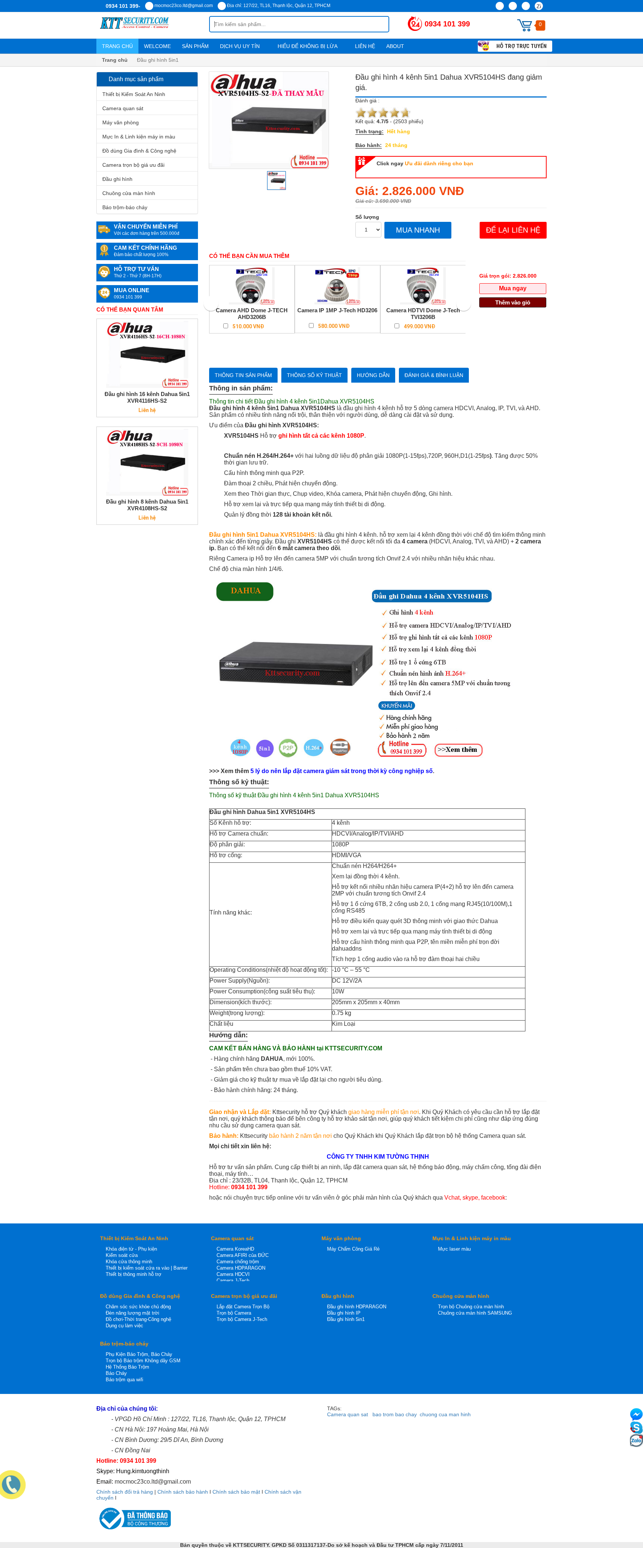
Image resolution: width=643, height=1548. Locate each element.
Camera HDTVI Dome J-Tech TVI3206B (423, 313)
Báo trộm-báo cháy (124, 207)
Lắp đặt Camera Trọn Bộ (243, 1306)
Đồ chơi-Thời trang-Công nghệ (138, 1319)
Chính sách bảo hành (182, 1492)
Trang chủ (117, 46)
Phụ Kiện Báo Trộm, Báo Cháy (139, 1354)
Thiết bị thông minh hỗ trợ (133, 1274)
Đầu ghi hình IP (344, 1313)
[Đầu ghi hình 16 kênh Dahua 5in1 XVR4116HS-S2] (147, 354)
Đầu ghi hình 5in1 (346, 1319)
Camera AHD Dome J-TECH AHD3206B (252, 313)
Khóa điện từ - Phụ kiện (131, 1249)
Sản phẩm (195, 46)
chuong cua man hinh (445, 1414)
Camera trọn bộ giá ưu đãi (133, 165)
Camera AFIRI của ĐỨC (243, 1255)
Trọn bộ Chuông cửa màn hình (471, 1306)
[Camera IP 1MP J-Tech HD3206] (337, 285)
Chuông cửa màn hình (128, 193)
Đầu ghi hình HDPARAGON (356, 1306)
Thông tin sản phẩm (243, 375)
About (396, 46)
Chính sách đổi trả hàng (124, 1492)
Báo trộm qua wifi (124, 1379)
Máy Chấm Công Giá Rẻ (353, 1249)
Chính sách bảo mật (236, 1492)
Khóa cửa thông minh (129, 1261)
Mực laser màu (454, 1249)
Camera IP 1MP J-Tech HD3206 (337, 310)
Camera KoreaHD (235, 1249)
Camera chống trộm (238, 1261)
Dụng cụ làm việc (124, 1325)
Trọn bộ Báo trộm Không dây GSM (143, 1360)
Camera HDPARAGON (241, 1268)
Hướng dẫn (373, 375)
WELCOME (157, 46)
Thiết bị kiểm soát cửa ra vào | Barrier (147, 1268)
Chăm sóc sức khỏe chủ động (138, 1306)
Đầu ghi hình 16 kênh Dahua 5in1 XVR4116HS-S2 (147, 397)
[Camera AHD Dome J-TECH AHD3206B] (251, 285)
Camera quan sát (122, 108)
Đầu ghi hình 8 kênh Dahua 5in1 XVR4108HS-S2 (147, 504)
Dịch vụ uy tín (240, 46)
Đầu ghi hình (117, 179)
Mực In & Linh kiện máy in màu (138, 137)
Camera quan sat (347, 1414)
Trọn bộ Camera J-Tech (242, 1319)
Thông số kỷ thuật (314, 375)
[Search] (377, 24)
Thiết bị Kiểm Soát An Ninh (133, 94)
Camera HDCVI (233, 1274)
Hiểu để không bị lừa (308, 46)
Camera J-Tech (233, 1280)
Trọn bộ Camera (234, 1313)
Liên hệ (365, 46)
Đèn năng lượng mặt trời (132, 1313)
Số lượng (367, 217)
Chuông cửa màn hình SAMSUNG (475, 1313)
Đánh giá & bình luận (433, 375)
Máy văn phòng (120, 122)
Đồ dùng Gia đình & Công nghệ (139, 151)
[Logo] (152, 25)
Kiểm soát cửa (122, 1255)
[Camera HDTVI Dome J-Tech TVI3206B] (423, 285)
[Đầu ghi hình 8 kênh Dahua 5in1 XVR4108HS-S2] (147, 462)
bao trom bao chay (394, 1414)
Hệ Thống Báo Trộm (127, 1367)
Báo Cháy (116, 1373)
